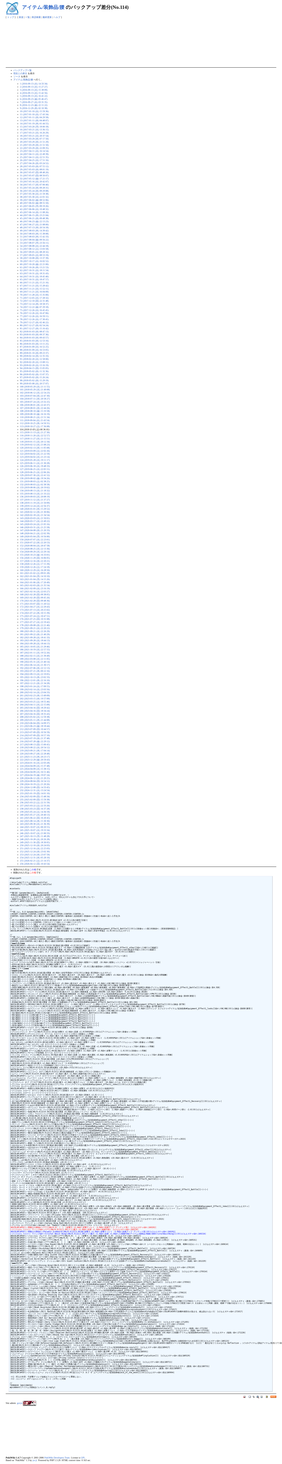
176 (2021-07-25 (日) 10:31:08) (35, 619)
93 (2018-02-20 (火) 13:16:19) (34, 365)
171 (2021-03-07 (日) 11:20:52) (35, 603)
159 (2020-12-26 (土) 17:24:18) (35, 567)
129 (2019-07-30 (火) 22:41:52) (35, 475)
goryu (19, 1403)
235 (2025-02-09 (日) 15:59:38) (35, 799)
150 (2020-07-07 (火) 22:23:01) (35, 539)
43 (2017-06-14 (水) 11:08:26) (34, 212)
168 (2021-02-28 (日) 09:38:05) (35, 594)
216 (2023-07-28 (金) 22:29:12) (35, 741)
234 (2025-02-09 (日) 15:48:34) (35, 796)
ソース (16, 76)
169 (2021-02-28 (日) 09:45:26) (35, 597)
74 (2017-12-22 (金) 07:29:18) (34, 307)
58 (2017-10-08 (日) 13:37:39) (34, 258)
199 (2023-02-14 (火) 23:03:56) (35, 689)
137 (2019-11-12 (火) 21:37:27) (35, 499)
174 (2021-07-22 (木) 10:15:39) (35, 613)
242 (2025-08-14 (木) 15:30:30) (35, 821)
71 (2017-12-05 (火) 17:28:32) (34, 298)
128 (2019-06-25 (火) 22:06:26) (35, 472)
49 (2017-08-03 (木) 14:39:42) (34, 230)
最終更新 (47, 17)
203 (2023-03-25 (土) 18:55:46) (35, 701)
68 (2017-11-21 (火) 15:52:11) (34, 288)
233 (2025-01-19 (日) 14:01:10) (35, 793)
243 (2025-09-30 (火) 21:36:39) (35, 824)
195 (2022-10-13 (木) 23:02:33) (35, 677)
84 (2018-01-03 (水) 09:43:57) (34, 337)
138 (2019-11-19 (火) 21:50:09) (35, 503)
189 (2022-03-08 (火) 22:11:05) (35, 659)
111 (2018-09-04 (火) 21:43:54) (35, 420)
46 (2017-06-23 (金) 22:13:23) (34, 221)
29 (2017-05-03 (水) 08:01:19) (34, 169)
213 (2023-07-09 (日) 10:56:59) (35, 732)
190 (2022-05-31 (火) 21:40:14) (35, 662)
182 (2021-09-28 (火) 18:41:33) (35, 637)
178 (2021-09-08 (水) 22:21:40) (35, 625)
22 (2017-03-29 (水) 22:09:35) (34, 148)
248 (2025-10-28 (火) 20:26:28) (35, 839)
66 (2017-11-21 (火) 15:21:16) (34, 282)
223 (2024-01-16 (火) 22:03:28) (35, 762)
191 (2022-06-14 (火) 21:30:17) (35, 665)
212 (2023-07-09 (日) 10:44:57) (35, 729)
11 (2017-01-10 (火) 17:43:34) (34, 114)
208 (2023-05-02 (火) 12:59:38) (35, 717)
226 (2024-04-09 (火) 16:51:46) (35, 772)
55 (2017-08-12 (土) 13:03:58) (34, 249)
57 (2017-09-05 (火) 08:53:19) (34, 255)
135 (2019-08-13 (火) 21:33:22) (35, 493)
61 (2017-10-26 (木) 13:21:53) (34, 267)
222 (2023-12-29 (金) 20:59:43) (35, 759)
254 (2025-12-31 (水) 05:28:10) (35, 857)
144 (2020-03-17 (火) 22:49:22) (35, 521)
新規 (21, 17)
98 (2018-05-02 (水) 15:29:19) (34, 380)
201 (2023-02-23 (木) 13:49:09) (35, 695)
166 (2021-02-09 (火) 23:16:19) (35, 588)
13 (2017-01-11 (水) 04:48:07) (34, 120)
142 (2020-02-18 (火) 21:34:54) (35, 515)
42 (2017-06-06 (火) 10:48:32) (34, 209)
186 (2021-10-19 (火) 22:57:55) (35, 649)
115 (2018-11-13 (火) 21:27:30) (35, 432)
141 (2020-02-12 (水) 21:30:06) (35, 512)
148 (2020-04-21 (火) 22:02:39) (35, 533)
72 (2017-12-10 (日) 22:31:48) (34, 301)
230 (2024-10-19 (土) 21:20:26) (35, 784)
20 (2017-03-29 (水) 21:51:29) (34, 142)
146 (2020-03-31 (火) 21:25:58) (35, 527)
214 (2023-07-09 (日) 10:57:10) (35, 735)
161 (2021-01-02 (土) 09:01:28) (35, 573)
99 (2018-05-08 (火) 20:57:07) (34, 383)
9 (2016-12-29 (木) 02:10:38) (33, 108)
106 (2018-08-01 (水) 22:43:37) (35, 405)
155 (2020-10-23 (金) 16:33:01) (35, 554)
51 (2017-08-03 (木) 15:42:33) (34, 236)
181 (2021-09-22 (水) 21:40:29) (35, 634)
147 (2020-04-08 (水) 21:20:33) (35, 530)
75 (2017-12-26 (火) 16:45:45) (34, 310)
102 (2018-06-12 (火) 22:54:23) (35, 392)
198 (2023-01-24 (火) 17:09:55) (35, 686)
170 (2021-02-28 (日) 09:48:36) (35, 600)
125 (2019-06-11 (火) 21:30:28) (35, 463)
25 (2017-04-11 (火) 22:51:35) (34, 157)
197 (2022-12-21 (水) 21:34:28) (35, 683)
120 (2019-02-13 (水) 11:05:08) (35, 447)
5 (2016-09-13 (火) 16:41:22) (33, 96)
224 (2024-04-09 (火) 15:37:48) (35, 766)
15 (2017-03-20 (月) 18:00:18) (34, 126)
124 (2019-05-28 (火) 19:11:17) (35, 460)
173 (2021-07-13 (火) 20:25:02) (35, 610)
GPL (83, 1457)
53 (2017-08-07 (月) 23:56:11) (34, 243)
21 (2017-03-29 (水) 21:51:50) (34, 145)
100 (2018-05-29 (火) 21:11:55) (35, 386)
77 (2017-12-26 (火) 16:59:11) (34, 316)
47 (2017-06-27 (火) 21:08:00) (34, 224)
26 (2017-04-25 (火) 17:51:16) (34, 160)
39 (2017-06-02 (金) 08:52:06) (34, 200)
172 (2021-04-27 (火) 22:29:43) (35, 606)
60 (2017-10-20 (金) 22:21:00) (34, 264)
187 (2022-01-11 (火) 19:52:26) (35, 652)
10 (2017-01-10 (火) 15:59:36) (34, 111)
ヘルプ (57, 17)
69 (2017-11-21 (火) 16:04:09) (34, 291)
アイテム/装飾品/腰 (43, 7)
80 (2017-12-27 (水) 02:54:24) (34, 325)
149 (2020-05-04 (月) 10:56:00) (35, 536)
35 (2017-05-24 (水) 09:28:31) (34, 187)
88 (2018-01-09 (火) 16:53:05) (34, 350)
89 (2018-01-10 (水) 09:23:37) (34, 353)
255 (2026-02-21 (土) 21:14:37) (35, 860)
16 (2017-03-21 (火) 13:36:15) (34, 129)
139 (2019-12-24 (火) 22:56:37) (35, 506)
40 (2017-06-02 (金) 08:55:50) (34, 203)
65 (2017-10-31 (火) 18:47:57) (34, 279)
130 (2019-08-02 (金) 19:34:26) (35, 478)
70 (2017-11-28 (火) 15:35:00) (34, 294)
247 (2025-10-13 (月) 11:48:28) (35, 836)
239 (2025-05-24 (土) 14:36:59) (35, 812)
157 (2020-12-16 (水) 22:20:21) (35, 561)
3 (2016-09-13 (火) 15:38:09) (33, 90)
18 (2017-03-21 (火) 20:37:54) (34, 135)
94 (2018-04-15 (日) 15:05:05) (34, 368)
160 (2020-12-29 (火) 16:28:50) (35, 570)
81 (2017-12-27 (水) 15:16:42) (34, 328)
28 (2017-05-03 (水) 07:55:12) (34, 166)
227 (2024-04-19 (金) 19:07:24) (35, 775)
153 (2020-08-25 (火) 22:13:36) (35, 548)
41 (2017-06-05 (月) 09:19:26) (34, 206)
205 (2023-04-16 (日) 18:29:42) (35, 707)
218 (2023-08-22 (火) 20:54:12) (35, 747)
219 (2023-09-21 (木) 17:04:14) (35, 750)
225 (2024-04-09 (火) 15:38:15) (35, 769)
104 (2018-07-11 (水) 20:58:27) (35, 398)
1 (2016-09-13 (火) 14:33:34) (33, 83)
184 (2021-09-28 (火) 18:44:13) (35, 643)
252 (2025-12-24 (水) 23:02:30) (35, 851)
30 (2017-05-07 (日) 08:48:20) (34, 172)
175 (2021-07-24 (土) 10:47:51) (35, 616)
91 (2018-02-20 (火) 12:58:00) (34, 359)
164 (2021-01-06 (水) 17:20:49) (35, 582)
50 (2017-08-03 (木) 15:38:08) (34, 233)
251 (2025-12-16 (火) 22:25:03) (35, 848)
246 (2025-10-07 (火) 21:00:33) (35, 833)
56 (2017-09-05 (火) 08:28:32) (34, 252)
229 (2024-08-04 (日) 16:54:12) (35, 781)
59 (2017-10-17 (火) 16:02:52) (34, 261)
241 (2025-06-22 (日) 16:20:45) (35, 818)
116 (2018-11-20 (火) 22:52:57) (35, 435)
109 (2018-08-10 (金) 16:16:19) (35, 414)
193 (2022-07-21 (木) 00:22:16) (35, 671)
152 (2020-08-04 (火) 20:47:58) (35, 545)
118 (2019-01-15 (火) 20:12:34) (35, 441)
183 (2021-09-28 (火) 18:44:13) (35, 640)
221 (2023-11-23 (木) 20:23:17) (35, 756)
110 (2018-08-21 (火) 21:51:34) (35, 417)
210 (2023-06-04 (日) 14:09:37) (35, 723)
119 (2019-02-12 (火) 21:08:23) (35, 444)
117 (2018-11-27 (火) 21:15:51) (35, 438)
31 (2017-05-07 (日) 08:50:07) (34, 175)
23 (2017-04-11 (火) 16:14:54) (34, 151)
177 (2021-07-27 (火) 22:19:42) (35, 622)
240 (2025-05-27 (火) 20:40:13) (35, 814)
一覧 (27, 17)
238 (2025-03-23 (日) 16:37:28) (35, 808)
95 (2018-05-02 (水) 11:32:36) (34, 371)
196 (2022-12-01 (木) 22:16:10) (35, 680)
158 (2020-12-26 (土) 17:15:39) (35, 564)
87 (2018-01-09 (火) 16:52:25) (34, 346)
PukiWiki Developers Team (57, 1457)
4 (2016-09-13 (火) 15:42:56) (33, 93)
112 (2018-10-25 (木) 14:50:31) (35, 423)
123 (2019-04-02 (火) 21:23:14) (35, 457)
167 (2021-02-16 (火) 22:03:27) (35, 591)
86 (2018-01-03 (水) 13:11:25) (34, 344)
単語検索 (36, 17)
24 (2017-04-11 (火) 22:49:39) (34, 154)
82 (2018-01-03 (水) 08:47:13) (34, 331)
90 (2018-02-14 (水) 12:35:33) (34, 356)
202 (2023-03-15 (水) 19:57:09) (35, 698)
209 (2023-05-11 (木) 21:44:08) (35, 720)
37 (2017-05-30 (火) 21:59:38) (34, 193)
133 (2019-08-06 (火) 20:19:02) (35, 487)
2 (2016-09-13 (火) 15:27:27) (33, 86)
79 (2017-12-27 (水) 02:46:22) (34, 322)
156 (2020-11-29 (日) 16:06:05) (35, 558)
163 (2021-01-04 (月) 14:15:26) (35, 579)
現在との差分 (20, 73)
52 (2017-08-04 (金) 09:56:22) (34, 239)
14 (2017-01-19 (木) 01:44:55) (34, 123)
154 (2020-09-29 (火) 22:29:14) (35, 551)
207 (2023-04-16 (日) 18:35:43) (35, 714)
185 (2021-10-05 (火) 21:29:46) (35, 646)
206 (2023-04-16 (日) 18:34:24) (35, 711)
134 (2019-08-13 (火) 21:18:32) (35, 490)
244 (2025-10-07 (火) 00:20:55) (35, 827)
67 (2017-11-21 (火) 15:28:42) (34, 285)
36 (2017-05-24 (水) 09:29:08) (34, 191)
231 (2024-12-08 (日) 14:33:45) (35, 787)
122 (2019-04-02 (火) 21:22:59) (35, 453)
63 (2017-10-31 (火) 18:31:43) (34, 273)
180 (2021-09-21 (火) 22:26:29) (35, 631)
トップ (10, 17)
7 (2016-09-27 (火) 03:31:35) (33, 102)
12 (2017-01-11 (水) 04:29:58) (34, 117)
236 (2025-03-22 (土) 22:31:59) (35, 802)
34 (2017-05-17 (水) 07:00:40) (34, 184)
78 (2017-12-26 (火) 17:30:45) (34, 319)
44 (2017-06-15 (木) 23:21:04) (34, 215)
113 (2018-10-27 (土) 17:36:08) (35, 426)
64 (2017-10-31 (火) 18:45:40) (34, 276)
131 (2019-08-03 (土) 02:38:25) (35, 481)
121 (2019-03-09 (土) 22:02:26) (35, 451)
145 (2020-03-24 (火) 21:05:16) (35, 524)
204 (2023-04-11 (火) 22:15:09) (35, 704)
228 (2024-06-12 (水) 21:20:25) (35, 778)
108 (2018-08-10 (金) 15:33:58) (35, 411)
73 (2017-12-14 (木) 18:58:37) (34, 304)
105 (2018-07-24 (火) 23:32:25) (35, 402)
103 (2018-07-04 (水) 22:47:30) (35, 395)
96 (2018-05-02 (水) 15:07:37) (34, 374)
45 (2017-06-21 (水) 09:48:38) (34, 218)
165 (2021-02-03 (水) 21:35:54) (35, 585)
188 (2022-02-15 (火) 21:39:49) (35, 655)
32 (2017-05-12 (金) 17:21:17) (34, 178)
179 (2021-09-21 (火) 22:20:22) (35, 628)
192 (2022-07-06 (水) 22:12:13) (35, 668)
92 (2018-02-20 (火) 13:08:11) (34, 362)
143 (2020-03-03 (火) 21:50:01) (35, 518)
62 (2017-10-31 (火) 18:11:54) (34, 270)
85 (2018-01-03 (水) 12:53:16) (34, 340)
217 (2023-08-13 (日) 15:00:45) (35, 744)
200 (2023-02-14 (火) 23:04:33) (35, 692)
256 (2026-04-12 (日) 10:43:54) (35, 863)
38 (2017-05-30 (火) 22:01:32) (34, 197)
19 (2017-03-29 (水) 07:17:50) (34, 138)
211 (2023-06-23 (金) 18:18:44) (35, 726)
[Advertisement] (141, 43)
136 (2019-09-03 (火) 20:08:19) (35, 496)
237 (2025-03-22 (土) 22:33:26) (35, 805)
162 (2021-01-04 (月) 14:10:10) (35, 576)
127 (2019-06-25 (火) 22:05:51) (35, 469)
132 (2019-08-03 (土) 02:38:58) (35, 484)
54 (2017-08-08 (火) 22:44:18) (34, 246)
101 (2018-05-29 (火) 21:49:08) (35, 389)
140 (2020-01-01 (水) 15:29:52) (35, 509)
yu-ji (34, 1460)
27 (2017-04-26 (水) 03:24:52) (34, 163)
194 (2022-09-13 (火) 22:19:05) (35, 674)
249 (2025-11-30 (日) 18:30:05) (35, 842)
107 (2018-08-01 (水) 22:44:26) (35, 408)
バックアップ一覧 (22, 70)
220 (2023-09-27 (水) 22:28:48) (35, 753)
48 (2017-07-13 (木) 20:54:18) (34, 227)
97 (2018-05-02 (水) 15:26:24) (34, 377)
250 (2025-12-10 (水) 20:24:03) (35, 845)
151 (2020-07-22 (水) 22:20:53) (35, 542)
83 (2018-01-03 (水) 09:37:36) (34, 334)
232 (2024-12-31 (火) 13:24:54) (35, 790)
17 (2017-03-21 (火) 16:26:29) (34, 132)
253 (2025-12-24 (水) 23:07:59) (35, 854)
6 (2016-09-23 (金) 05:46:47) (33, 99)
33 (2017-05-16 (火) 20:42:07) (34, 181)
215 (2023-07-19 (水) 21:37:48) (35, 738)
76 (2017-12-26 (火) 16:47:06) (34, 313)
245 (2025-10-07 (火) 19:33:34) (35, 830)
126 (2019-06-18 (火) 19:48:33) (35, 466)
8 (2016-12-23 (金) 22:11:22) (33, 105)
